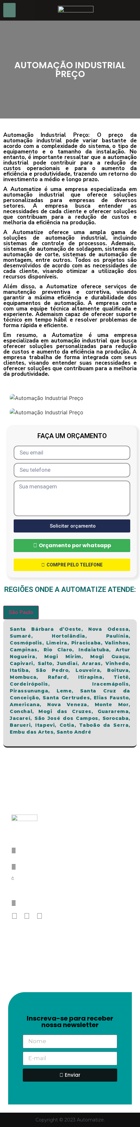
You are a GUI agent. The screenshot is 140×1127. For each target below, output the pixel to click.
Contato (20, 980)
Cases (16, 961)
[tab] (21, 612)
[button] (9, 10)
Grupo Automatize (31, 952)
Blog (15, 971)
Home (15, 942)
